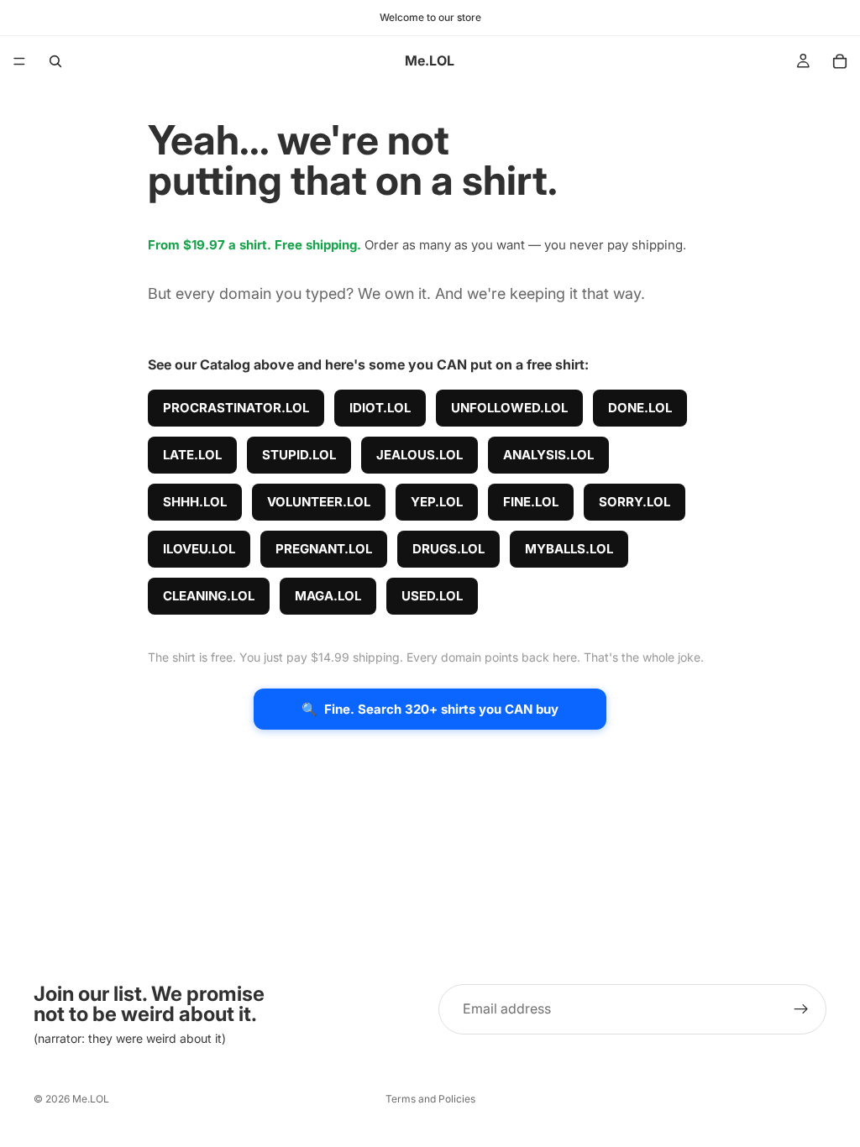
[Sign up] (801, 1009)
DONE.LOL (640, 408)
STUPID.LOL (299, 455)
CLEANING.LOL (208, 596)
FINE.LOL (530, 502)
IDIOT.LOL (380, 408)
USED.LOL (432, 596)
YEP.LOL (437, 502)
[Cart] (839, 61)
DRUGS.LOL (448, 549)
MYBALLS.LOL (569, 549)
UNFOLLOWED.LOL (509, 408)
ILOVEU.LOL (199, 549)
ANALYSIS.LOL (548, 455)
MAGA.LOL (328, 596)
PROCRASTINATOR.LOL (236, 408)
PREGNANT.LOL (323, 549)
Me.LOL (90, 1098)
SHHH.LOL (195, 502)
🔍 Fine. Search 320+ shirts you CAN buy (430, 709)
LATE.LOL (192, 455)
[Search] (55, 61)
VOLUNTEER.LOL (318, 502)
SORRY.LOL (634, 502)
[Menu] (19, 61)
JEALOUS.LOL (419, 455)
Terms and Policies (430, 1098)
